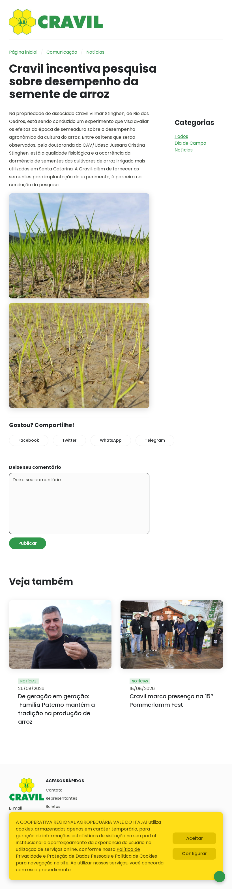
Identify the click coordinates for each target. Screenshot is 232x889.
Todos (181, 136)
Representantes (61, 798)
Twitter (69, 440)
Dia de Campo (190, 143)
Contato (54, 790)
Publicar (27, 543)
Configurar (194, 853)
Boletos (53, 806)
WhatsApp (111, 440)
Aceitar (194, 838)
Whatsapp (219, 876)
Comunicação (61, 52)
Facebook (28, 440)
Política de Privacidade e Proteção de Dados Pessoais (78, 852)
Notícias (95, 52)
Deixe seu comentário (35, 467)
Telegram (155, 440)
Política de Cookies (136, 856)
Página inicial (23, 52)
